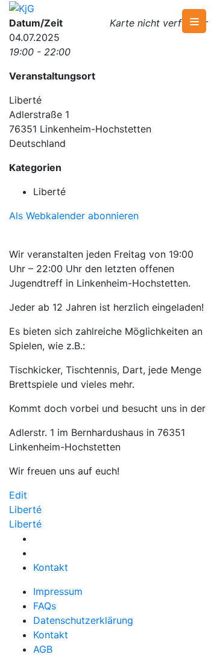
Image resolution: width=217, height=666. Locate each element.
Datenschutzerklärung (83, 620)
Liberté (25, 509)
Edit (18, 495)
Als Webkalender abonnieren (74, 216)
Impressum (58, 591)
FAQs (44, 606)
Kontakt (50, 567)
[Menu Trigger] (194, 21)
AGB (42, 649)
